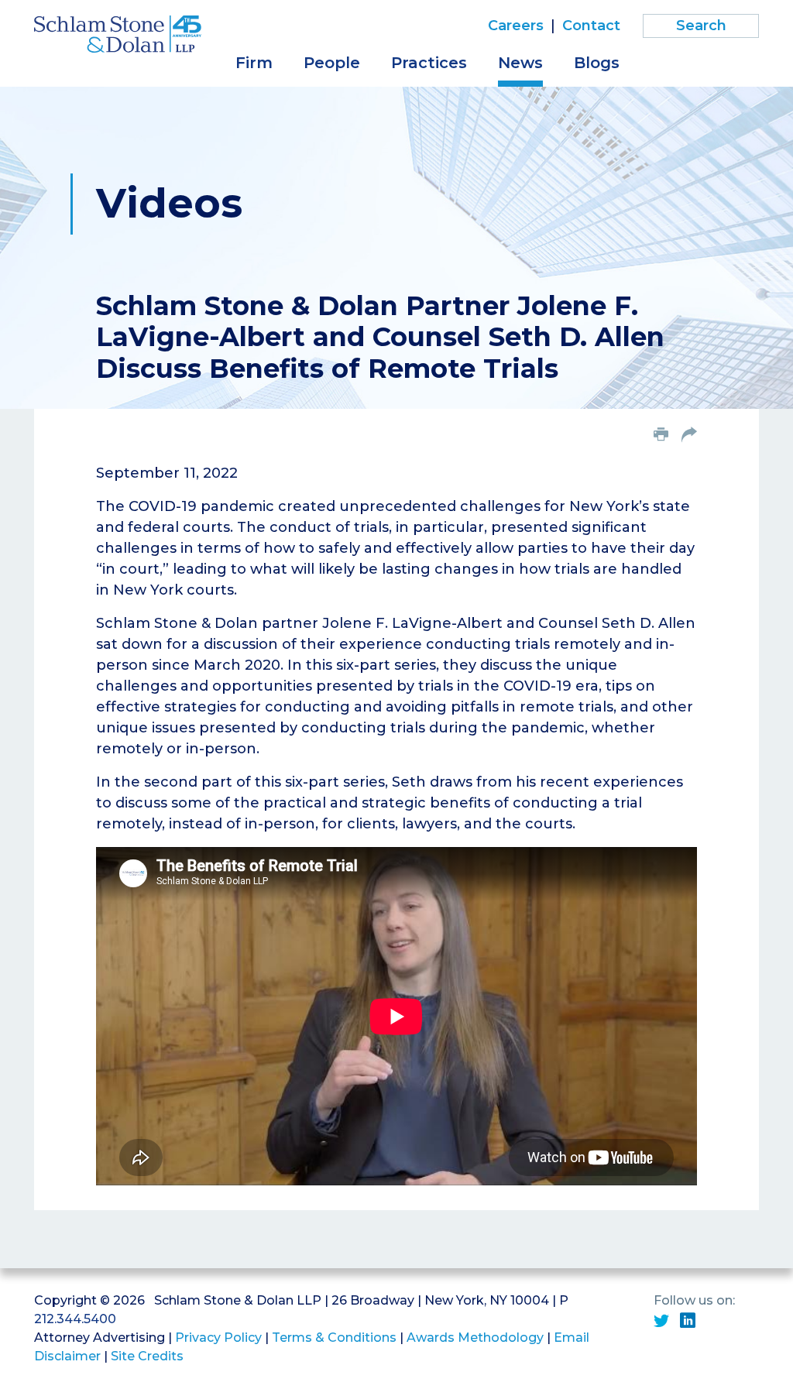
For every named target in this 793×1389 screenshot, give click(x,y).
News (520, 62)
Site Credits (147, 1356)
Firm (254, 62)
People (332, 62)
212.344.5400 (75, 1319)
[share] (689, 436)
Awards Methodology (475, 1337)
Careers (516, 25)
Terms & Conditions (334, 1337)
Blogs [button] (597, 62)
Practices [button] (429, 62)
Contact (591, 25)
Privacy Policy (218, 1337)
